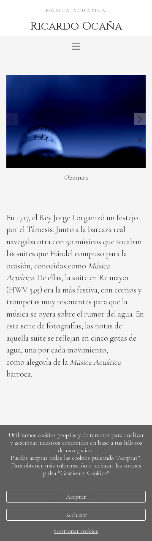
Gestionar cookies (76, 531)
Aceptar (76, 496)
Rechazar (76, 515)
